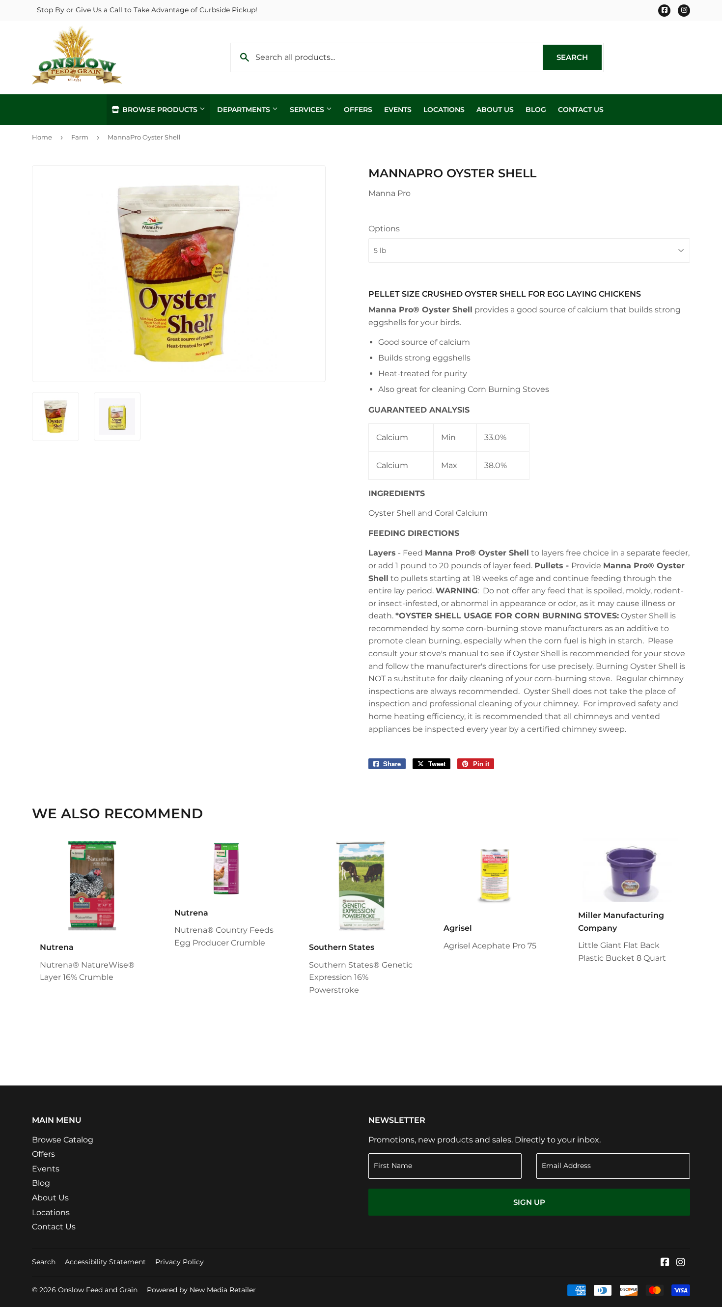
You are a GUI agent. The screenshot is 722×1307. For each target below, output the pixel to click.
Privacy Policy (179, 1262)
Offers (358, 109)
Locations (444, 109)
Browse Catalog (62, 1139)
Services (308, 109)
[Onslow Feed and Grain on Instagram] (680, 1263)
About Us (495, 109)
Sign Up (529, 1202)
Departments (244, 109)
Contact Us (581, 109)
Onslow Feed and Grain (98, 1290)
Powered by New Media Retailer (201, 1290)
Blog (536, 109)
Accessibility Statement (105, 1262)
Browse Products (159, 109)
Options (384, 228)
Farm (79, 137)
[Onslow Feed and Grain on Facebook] (665, 1263)
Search (579, 57)
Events (398, 109)
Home (42, 137)
